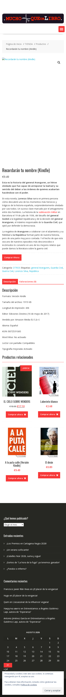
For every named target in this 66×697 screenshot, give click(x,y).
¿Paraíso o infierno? (16, 568)
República (34, 271)
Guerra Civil (7, 271)
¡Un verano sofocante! (18, 549)
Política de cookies (29, 684)
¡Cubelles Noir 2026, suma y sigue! (24, 556)
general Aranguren (40, 267)
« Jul (6, 669)
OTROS (16, 267)
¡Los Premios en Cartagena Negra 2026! (27, 543)
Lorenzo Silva (21, 271)
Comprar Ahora (11, 257)
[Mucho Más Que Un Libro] (33, 22)
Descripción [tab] (10, 281)
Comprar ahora (15, 414)
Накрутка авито (12, 608)
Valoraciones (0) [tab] (27, 281)
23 (58, 656)
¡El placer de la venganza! (45, 589)
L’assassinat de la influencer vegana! (31, 602)
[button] (61, 29)
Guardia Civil (57, 267)
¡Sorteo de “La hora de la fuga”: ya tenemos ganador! (33, 562)
